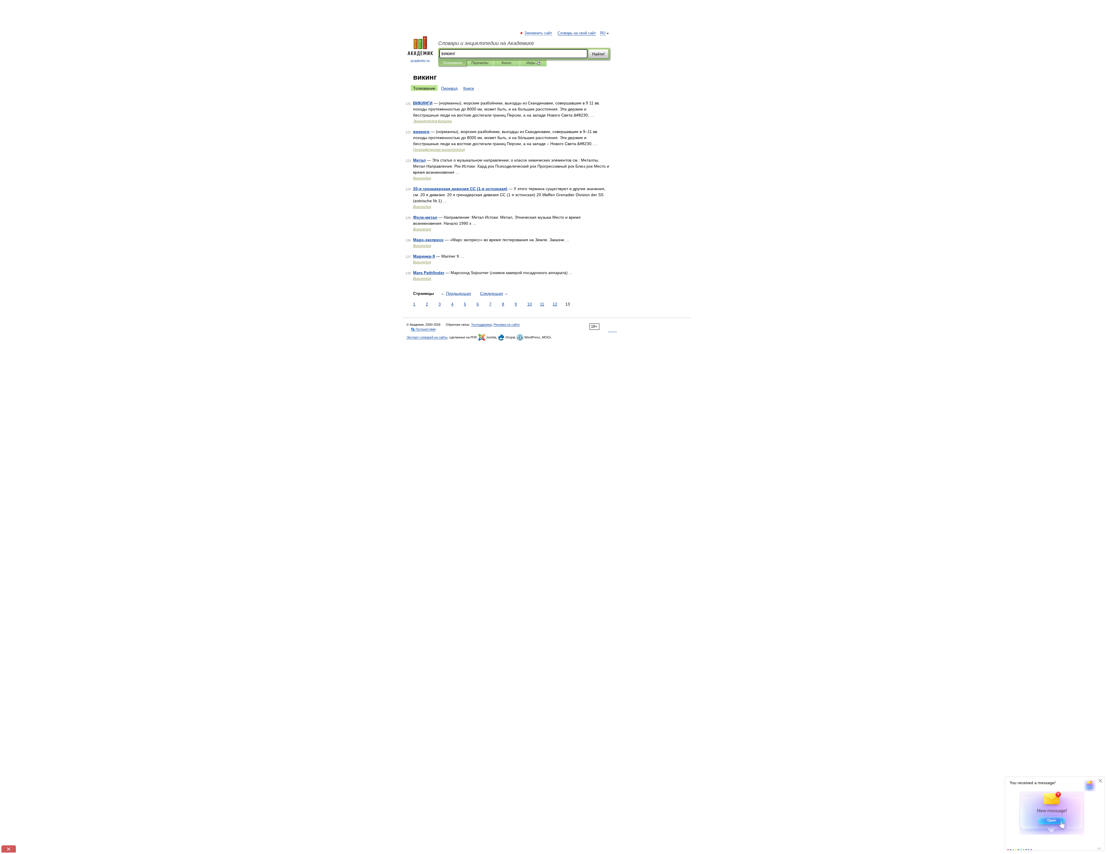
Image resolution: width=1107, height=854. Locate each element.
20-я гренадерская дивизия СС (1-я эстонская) (460, 188)
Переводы (479, 63)
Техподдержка (481, 324)
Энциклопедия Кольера (432, 121)
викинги (421, 131)
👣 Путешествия (423, 329)
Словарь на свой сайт (577, 33)
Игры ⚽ (533, 63)
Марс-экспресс (428, 239)
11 (542, 304)
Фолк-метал (425, 217)
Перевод (449, 88)
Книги (506, 63)
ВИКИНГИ (422, 103)
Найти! (598, 54)
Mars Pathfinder (428, 272)
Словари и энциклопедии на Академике (486, 43)
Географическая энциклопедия (439, 150)
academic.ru (420, 61)
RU (602, 33)
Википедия (422, 178)
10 (529, 304)
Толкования (452, 63)
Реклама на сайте (507, 324)
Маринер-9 (424, 256)
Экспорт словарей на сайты (426, 337)
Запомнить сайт (538, 33)
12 (555, 304)
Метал (419, 160)
